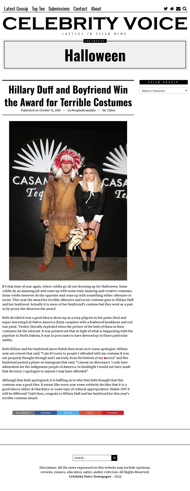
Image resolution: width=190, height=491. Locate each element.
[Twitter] (166, 8)
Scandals (89, 110)
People (76, 110)
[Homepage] (172, 8)
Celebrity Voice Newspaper (90, 476)
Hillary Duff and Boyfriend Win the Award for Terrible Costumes (68, 95)
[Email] (178, 8)
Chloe (111, 110)
